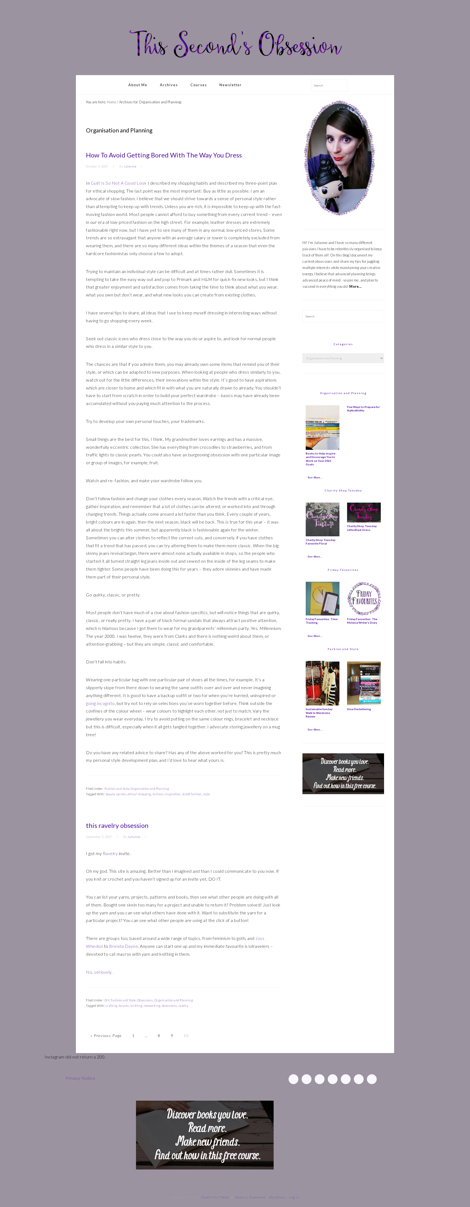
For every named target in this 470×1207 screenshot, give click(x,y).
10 (186, 1035)
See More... (315, 477)
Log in (294, 1197)
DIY (107, 1000)
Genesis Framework (251, 1197)
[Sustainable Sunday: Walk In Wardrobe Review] (322, 704)
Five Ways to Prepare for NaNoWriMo (363, 408)
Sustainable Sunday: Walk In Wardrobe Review (319, 712)
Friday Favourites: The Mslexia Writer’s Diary (362, 620)
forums (124, 1005)
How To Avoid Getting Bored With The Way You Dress (164, 155)
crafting (112, 1005)
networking (152, 1005)
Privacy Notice (80, 1078)
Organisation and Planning (150, 788)
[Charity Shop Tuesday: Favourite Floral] (322, 535)
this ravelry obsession (117, 825)
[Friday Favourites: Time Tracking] (322, 614)
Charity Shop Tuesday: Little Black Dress (362, 527)
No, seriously (99, 971)
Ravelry (110, 853)
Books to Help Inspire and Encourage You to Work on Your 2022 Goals (320, 459)
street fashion (192, 794)
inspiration (173, 794)
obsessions (169, 1005)
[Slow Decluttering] (364, 704)
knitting (137, 1005)
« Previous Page (106, 1035)
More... (355, 286)
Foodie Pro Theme (215, 1197)
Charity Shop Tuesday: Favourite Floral (321, 541)
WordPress (277, 1197)
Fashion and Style (116, 788)
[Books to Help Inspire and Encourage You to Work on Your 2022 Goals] (322, 448)
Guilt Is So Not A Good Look (119, 182)
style (206, 794)
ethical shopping (139, 794)
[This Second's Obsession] (235, 69)
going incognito (100, 703)
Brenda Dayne (123, 946)
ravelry (183, 1005)
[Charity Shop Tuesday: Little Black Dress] (364, 521)
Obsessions (145, 1000)
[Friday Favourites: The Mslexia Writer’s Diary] (364, 614)
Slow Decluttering (359, 709)
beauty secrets (116, 794)
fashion (158, 794)
